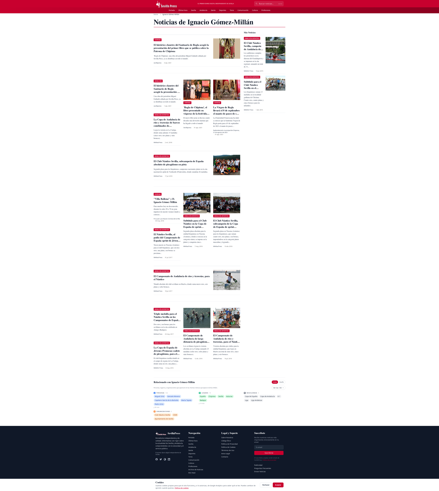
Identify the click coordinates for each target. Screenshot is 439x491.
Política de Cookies (228, 447)
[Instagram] (165, 459)
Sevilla (193, 10)
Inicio (156, 14)
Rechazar (265, 485)
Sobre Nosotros (227, 437)
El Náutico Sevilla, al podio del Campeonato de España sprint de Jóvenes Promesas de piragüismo (167, 239)
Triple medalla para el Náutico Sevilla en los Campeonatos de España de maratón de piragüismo (166, 320)
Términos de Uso (227, 450)
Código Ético (226, 441)
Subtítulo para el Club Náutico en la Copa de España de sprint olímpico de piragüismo (195, 225)
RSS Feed (191, 473)
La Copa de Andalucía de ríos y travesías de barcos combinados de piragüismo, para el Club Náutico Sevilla (167, 125)
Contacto (224, 457)
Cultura (255, 10)
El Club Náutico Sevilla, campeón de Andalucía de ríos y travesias (252, 47)
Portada (172, 10)
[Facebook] (156, 459)
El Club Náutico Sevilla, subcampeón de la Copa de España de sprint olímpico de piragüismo (225, 225)
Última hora (182, 10)
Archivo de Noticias (195, 469)
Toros (232, 10)
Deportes (222, 10)
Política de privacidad (269, 460)
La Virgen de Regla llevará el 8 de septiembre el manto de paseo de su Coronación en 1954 (226, 112)
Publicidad (258, 465)
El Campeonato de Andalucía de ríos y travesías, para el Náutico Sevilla (226, 340)
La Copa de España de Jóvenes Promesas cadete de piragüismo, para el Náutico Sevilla (167, 352)
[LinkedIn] (169, 459)
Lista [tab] (275, 382)
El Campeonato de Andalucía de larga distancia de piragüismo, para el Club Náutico (196, 340)
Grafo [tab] (281, 382)
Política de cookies (182, 488)
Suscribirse (269, 453)
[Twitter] (161, 459)
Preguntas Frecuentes (262, 468)
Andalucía (203, 10)
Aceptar (278, 485)
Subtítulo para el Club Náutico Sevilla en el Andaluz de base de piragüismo (252, 88)
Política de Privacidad (229, 444)
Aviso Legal (225, 453)
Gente (213, 10)
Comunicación (243, 10)
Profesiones (265, 10)
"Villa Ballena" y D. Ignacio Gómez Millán (165, 200)
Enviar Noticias (260, 471)
